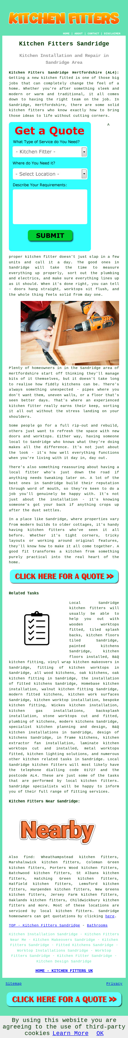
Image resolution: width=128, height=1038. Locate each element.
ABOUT (79, 33)
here (110, 916)
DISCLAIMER (112, 33)
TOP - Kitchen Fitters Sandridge (44, 925)
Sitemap (14, 984)
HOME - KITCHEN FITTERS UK (64, 971)
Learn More (71, 1033)
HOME (66, 33)
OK (100, 1033)
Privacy (114, 984)
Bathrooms (97, 925)
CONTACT (93, 33)
